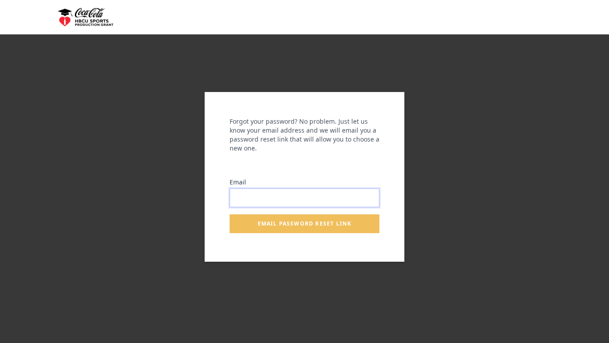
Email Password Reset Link (305, 223)
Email (238, 182)
